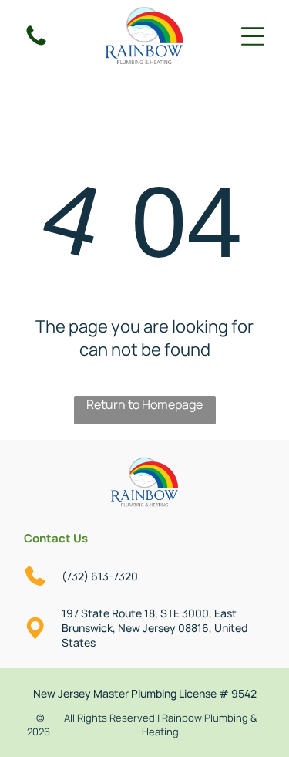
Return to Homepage (144, 404)
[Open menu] (252, 36)
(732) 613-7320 (100, 576)
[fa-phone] (36, 43)
